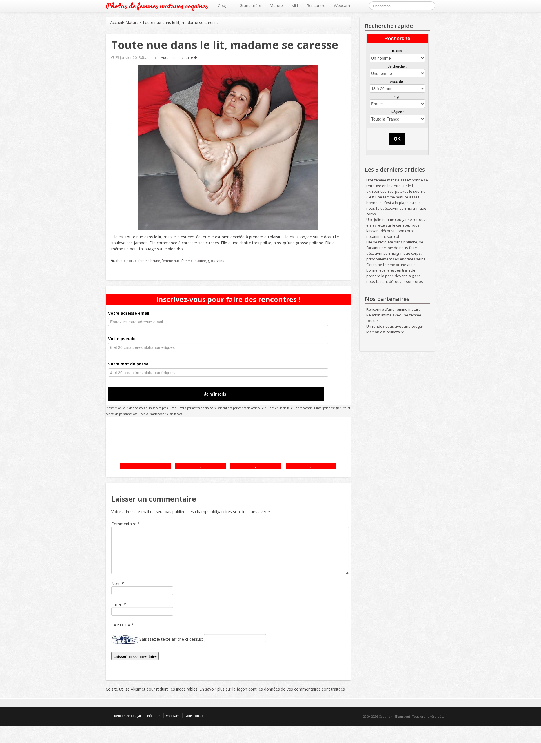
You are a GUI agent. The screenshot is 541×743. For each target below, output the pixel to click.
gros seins (216, 260)
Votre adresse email (128, 313)
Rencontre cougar (127, 715)
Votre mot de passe (128, 364)
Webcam (342, 5)
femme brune (149, 260)
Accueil (116, 22)
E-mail (117, 604)
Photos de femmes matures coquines (157, 6)
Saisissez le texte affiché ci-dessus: (171, 639)
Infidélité (153, 715)
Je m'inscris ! (216, 394)
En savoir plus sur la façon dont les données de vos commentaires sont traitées (272, 689)
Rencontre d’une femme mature (393, 309)
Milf (294, 5)
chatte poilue (126, 260)
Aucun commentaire (177, 57)
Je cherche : (397, 66)
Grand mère (250, 5)
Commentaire (125, 523)
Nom (116, 583)
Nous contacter (196, 715)
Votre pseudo (122, 338)
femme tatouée (193, 260)
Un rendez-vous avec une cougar (394, 326)
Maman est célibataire (385, 331)
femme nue (171, 260)
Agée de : (397, 82)
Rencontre (316, 5)
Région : (397, 112)
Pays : (397, 97)
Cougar (224, 5)
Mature (276, 5)
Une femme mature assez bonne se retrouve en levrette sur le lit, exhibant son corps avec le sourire (397, 186)
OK (397, 139)
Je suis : (397, 51)
